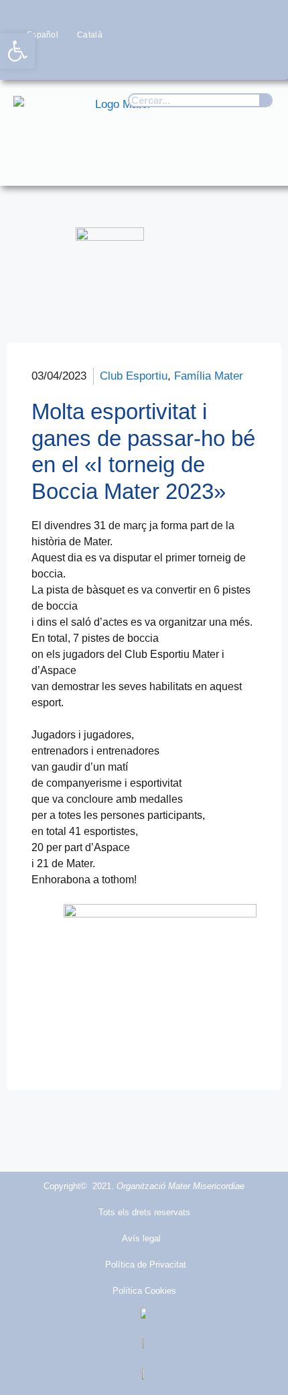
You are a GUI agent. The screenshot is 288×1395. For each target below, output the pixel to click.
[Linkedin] (261, 60)
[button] (258, 163)
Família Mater (208, 376)
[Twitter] (182, 60)
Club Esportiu (133, 376)
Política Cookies (144, 1291)
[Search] (265, 100)
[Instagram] (209, 60)
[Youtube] (235, 60)
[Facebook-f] (156, 60)
